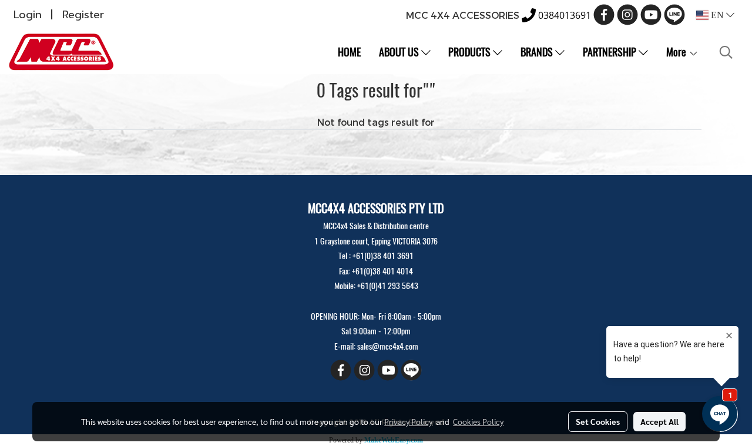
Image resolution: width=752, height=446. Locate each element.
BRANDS (538, 52)
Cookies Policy (478, 421)
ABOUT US (400, 52)
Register (83, 14)
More (677, 52)
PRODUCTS (470, 52)
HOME (349, 52)
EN (717, 15)
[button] (726, 52)
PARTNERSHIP (611, 52)
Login (28, 14)
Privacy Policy (408, 421)
